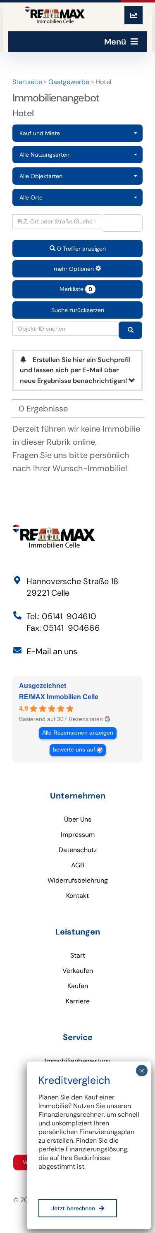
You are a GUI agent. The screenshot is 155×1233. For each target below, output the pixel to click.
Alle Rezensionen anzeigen (77, 733)
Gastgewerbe (68, 82)
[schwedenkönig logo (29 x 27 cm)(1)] (55, 15)
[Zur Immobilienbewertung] (133, 15)
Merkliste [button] (76, 289)
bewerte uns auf (74, 750)
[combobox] (77, 133)
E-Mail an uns (51, 651)
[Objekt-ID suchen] (130, 330)
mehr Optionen (74, 268)
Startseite (27, 82)
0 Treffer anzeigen (80, 248)
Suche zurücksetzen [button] (77, 310)
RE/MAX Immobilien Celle (58, 696)
